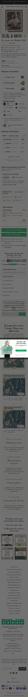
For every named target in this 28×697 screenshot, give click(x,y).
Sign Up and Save (21, 350)
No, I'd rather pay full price (21, 352)
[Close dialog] (27, 340)
